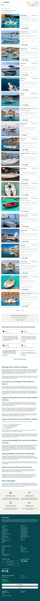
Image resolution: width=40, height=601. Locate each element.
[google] (23, 575)
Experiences (4, 541)
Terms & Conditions (5, 592)
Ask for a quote (20, 319)
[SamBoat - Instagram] (5, 571)
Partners (22, 592)
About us (4, 527)
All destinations (5, 555)
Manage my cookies (25, 551)
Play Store (11, 564)
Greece (3, 549)
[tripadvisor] (5, 580)
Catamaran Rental (24, 532)
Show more (23, 341)
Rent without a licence (25, 536)
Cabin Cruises (23, 537)
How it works (23, 549)
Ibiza (3, 551)
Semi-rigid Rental (24, 528)
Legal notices (4, 591)
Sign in (36, 2)
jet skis (5, 427)
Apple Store (11, 561)
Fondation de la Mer (6, 539)
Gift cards (4, 535)
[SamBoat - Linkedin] (7, 571)
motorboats (6, 424)
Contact (22, 550)
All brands (23, 539)
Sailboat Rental (24, 531)
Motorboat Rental (24, 527)
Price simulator (5, 532)
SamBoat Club (5, 536)
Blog (3, 542)
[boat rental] (5, 2)
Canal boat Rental (24, 535)
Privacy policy (23, 591)
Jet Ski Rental (23, 533)
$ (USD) (19, 587)
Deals (22, 538)
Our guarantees (5, 530)
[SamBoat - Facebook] (3, 571)
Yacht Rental (23, 530)
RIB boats (6, 425)
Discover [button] (28, 2)
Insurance (4, 531)
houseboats (6, 426)
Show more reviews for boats (20, 359)
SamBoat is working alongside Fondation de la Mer (14, 485)
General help (23, 547)
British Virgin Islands (6, 554)
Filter (35, 5)
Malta (3, 552)
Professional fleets (6, 533)
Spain (3, 550)
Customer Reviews (5, 537)
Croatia (3, 547)
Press (3, 538)
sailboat (5, 428)
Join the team (5, 528)
